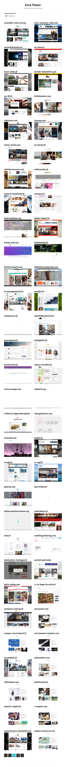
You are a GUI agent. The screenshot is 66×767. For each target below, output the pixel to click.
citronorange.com (12, 389)
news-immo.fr (11, 71)
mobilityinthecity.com (45, 535)
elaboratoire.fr (41, 169)
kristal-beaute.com (13, 266)
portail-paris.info (42, 559)
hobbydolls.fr (40, 340)
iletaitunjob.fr (41, 682)
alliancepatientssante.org (16, 511)
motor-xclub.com (12, 144)
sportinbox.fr (40, 486)
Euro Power (33, 5)
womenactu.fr (11, 315)
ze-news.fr (39, 47)
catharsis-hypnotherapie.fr (17, 413)
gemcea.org (9, 486)
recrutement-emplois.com (46, 633)
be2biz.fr (38, 437)
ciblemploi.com (11, 682)
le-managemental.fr (14, 291)
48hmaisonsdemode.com (46, 266)
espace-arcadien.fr (43, 364)
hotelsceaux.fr (11, 364)
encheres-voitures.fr (14, 608)
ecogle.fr (8, 462)
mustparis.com (41, 608)
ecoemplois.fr (10, 657)
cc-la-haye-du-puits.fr (45, 584)
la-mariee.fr (40, 144)
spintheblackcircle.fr (44, 315)
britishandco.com (42, 96)
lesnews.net (40, 120)
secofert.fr (39, 291)
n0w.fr (7, 535)
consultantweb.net (13, 47)
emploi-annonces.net (44, 730)
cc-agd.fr (38, 462)
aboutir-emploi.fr (12, 706)
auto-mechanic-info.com (46, 22)
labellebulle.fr (41, 242)
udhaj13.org (40, 389)
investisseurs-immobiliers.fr (17, 730)
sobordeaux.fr (41, 511)
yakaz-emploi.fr (42, 218)
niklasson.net (10, 120)
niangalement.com (43, 413)
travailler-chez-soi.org (15, 22)
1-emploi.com (40, 706)
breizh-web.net (11, 242)
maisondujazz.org (12, 218)
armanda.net (10, 437)
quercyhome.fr (11, 340)
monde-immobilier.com (45, 71)
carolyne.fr (39, 193)
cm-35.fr (8, 96)
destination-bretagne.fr (15, 559)
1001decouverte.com (14, 169)
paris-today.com (12, 584)
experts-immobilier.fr (14, 193)
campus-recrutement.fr (15, 633)
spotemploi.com (42, 657)
